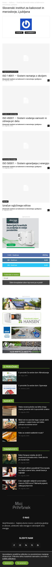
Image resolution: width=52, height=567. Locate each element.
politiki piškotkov (9, 559)
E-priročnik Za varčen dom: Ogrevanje (33, 386)
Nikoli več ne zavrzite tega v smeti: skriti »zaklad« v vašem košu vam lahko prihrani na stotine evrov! (34, 422)
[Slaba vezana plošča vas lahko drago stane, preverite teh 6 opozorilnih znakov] (9, 411)
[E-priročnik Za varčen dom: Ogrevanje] (9, 389)
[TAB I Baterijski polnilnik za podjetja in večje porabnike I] (20, 247)
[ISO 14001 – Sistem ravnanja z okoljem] (26, 58)
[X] (32, 545)
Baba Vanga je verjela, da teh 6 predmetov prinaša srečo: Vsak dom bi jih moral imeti (33, 457)
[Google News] (38, 545)
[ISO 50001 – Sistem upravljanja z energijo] (26, 145)
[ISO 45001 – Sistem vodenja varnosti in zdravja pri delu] (26, 100)
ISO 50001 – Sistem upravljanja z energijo (25, 163)
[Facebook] (14, 545)
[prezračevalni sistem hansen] (21, 325)
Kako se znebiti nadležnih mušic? (31, 433)
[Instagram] (20, 545)
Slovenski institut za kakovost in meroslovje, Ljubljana (21, 79)
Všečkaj (45, 255)
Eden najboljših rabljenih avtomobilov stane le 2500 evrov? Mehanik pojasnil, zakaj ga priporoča (33, 483)
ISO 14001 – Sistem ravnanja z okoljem (24, 75)
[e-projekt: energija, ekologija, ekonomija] (21, 311)
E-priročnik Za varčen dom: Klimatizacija (34, 373)
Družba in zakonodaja (10, 114)
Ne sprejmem (21, 563)
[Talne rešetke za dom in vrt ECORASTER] (21, 354)
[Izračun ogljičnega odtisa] (26, 188)
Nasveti (5, 201)
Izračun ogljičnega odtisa (16, 205)
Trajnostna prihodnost (10, 72)
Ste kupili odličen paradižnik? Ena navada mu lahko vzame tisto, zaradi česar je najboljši (34, 470)
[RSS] (26, 545)
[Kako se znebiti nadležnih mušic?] (9, 437)
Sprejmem (8, 563)
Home (4, 2)
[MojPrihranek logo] (26, 505)
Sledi (46, 260)
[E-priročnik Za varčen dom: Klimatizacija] (9, 376)
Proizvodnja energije (9, 159)
